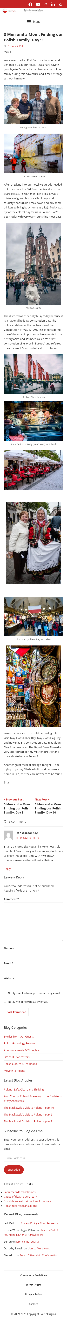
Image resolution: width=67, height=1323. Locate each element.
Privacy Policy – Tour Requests (39, 1223)
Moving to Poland (14, 1071)
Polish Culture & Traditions (20, 1064)
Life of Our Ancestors (17, 1057)
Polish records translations (20, 1206)
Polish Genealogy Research (20, 1043)
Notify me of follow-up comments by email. (34, 993)
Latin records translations (20, 1192)
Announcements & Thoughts (21, 1050)
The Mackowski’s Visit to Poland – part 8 (28, 1121)
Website (9, 978)
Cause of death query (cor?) (21, 1196)
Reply (7, 869)
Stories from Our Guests (19, 1036)
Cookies (33, 1304)
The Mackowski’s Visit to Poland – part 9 (28, 1114)
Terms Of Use (33, 1285)
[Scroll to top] (61, 1317)
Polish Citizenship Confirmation (39, 1255)
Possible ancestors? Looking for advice (27, 1201)
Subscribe (14, 1169)
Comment (11, 899)
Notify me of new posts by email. (28, 1002)
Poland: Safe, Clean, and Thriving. (24, 1089)
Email (8, 963)
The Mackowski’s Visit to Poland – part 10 (29, 1107)
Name (9, 948)
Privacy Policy (33, 1294)
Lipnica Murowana (27, 1241)
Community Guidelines (33, 1275)
